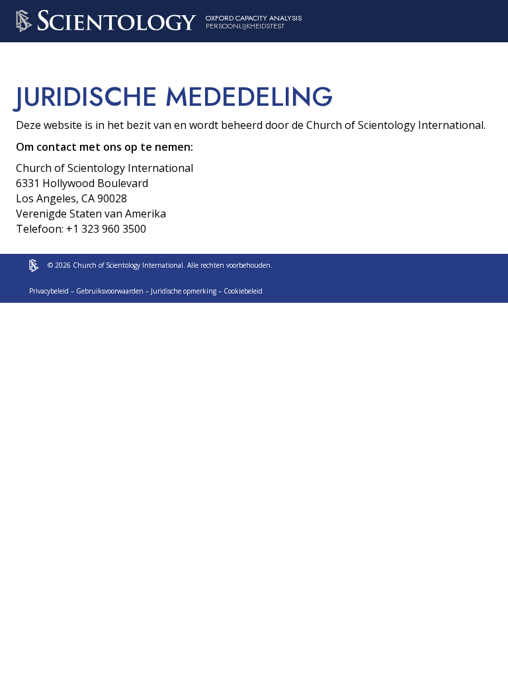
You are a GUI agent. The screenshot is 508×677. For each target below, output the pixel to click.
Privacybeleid (49, 291)
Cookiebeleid (243, 291)
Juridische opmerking (183, 291)
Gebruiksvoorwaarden (110, 291)
